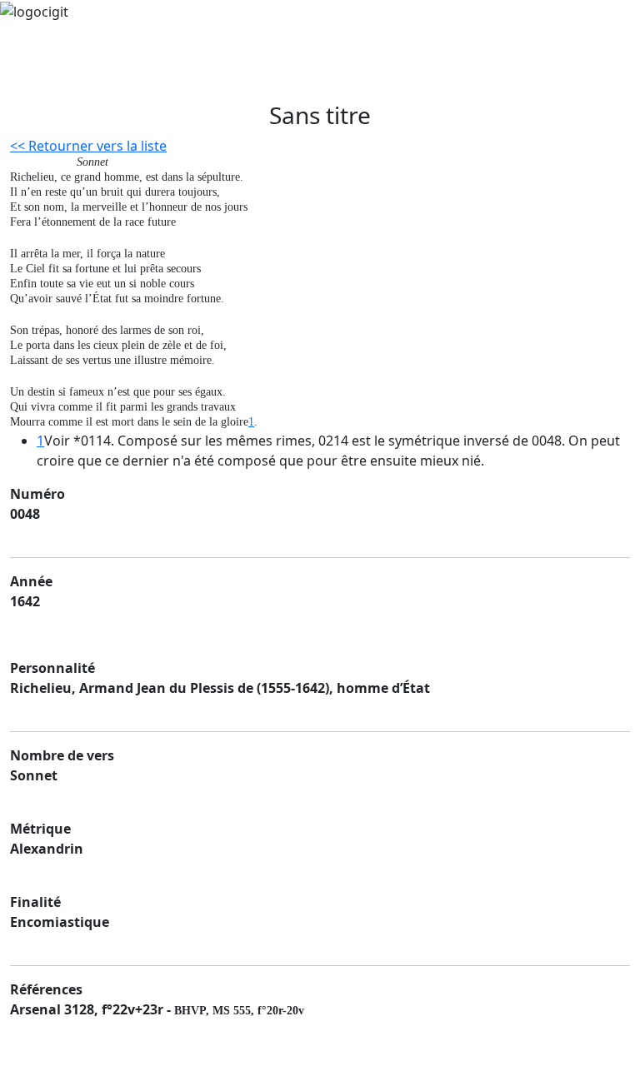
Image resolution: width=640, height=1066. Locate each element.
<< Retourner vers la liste (88, 146)
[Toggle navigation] (53, 78)
